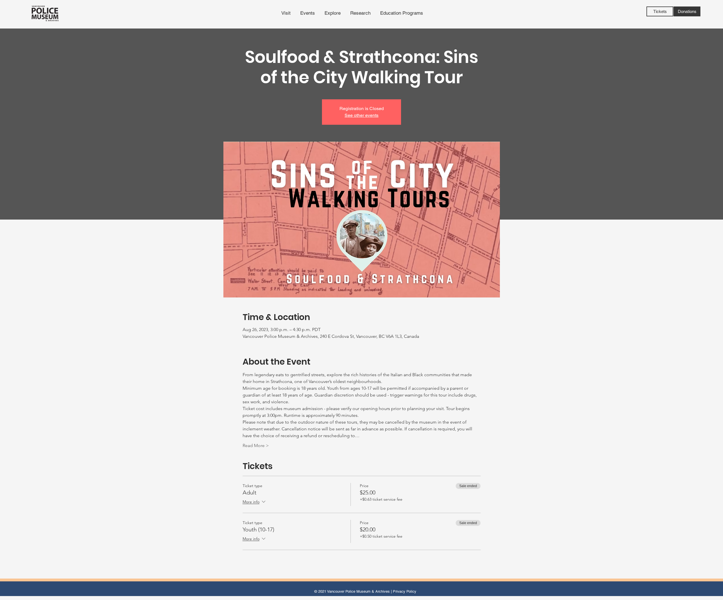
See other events (361, 115)
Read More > (256, 445)
